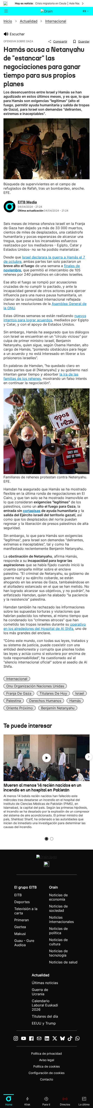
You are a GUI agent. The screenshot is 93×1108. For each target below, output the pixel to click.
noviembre (12, 270)
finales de (72, 266)
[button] (88, 756)
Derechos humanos (45, 700)
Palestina (13, 700)
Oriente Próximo (19, 708)
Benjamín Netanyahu (57, 708)
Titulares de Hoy (53, 693)
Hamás (75, 700)
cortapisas (31, 510)
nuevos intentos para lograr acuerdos (44, 318)
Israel (79, 693)
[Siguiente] (83, 3)
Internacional (16, 679)
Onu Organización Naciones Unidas (35, 686)
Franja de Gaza (18, 693)
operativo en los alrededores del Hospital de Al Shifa (44, 626)
